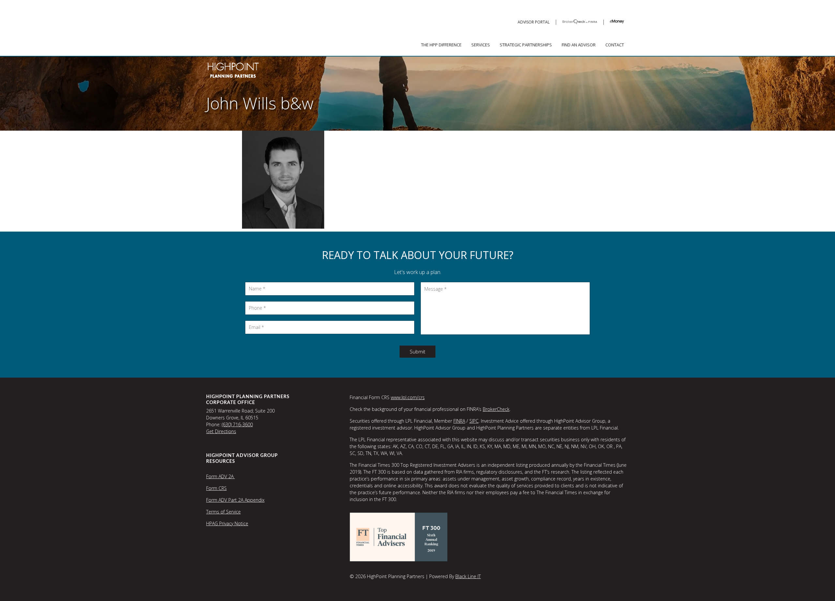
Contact (614, 45)
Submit (417, 351)
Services (480, 45)
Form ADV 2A (220, 476)
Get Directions (221, 431)
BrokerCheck (496, 409)
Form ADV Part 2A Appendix (235, 500)
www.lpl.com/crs (408, 397)
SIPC (473, 421)
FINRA (459, 421)
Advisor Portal (534, 22)
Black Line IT (468, 576)
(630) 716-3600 (237, 424)
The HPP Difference (441, 45)
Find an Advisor (579, 45)
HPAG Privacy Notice (227, 523)
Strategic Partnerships (526, 45)
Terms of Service (223, 512)
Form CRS (216, 488)
